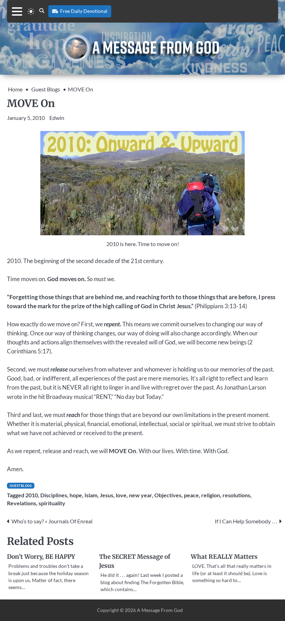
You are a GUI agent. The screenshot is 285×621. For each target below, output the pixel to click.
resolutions (236, 495)
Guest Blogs (21, 486)
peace (191, 495)
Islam (90, 495)
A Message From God (160, 610)
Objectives (167, 495)
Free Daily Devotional (83, 11)
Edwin (56, 117)
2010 (31, 495)
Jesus (106, 495)
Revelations (21, 503)
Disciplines (53, 495)
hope (76, 495)
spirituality (52, 503)
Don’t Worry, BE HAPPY (41, 557)
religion (210, 495)
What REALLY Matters (224, 557)
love (121, 495)
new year (140, 495)
